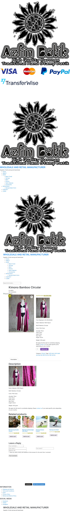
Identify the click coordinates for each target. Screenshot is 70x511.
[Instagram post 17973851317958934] (63, 460)
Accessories (8, 184)
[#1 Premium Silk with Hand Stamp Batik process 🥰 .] (35, 462)
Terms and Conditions (8, 491)
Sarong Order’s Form (10, 188)
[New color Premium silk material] (49, 460)
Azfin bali (51, 353)
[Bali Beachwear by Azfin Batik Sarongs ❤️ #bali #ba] (63, 477)
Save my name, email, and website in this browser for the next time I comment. (30, 452)
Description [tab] (14, 359)
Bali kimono (46, 355)
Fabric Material (9, 183)
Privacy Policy (6, 494)
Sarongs (7, 178)
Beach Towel (8, 176)
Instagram (5, 504)
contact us (42, 344)
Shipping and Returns (8, 489)
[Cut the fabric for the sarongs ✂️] (7, 460)
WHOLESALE (6, 186)
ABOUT (4, 173)
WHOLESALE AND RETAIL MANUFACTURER (22, 167)
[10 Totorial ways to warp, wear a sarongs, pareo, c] (21, 465)
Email (4, 492)
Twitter (4, 502)
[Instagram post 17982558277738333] (49, 474)
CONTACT (5, 189)
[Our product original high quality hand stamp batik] (21, 474)
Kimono (7, 181)
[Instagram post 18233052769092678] (35, 474)
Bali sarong (52, 355)
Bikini (6, 179)
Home (4, 171)
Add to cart (44, 349)
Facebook (5, 501)
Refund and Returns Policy (9, 496)
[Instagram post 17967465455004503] (7, 474)
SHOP (4, 175)
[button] (31, 297)
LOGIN (4, 191)
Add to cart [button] (13, 436)
